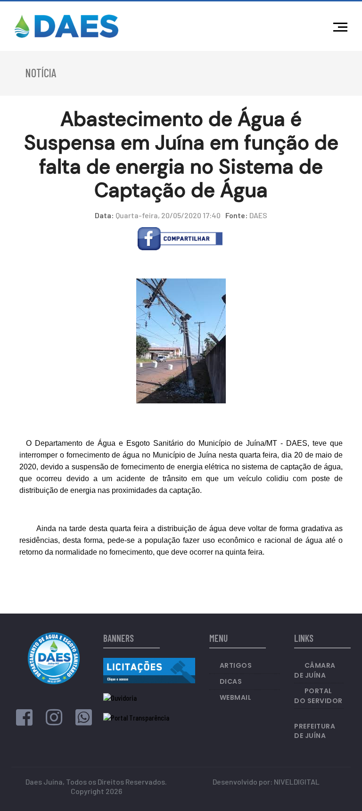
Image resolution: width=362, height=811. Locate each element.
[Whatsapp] (84, 721)
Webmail (236, 697)
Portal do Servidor (318, 695)
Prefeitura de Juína (314, 730)
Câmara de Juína (315, 670)
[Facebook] (24, 721)
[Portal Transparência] (136, 716)
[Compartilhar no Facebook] (180, 237)
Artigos (236, 665)
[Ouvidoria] (120, 697)
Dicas (231, 681)
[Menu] (342, 26)
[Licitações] (149, 669)
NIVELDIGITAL (297, 781)
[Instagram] (54, 721)
